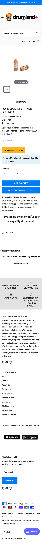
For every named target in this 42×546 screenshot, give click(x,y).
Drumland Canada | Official (17, 538)
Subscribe (10, 480)
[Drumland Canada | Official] (22, 17)
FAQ (3, 376)
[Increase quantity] (17, 173)
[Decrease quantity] (4, 173)
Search (5, 380)
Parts (13, 517)
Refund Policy (8, 397)
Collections (19, 514)
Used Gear (5, 517)
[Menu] (2, 16)
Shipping (6, 402)
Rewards (36, 520)
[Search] (37, 33)
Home (4, 514)
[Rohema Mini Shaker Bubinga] (6, 89)
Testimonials (7, 410)
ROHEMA (8, 140)
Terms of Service (9, 414)
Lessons (20, 517)
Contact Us (6, 389)
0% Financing (8, 406)
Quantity (5, 168)
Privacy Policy (8, 393)
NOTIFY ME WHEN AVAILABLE (21, 190)
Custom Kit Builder (8, 523)
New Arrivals (30, 514)
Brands (10, 514)
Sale (38, 514)
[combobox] (18, 33)
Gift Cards (5, 520)
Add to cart (21, 183)
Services (28, 517)
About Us (6, 385)
